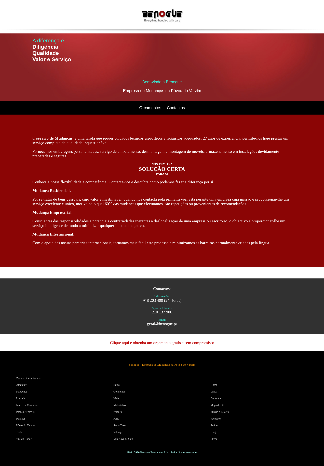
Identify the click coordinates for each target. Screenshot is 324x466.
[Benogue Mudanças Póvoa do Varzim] (162, 22)
